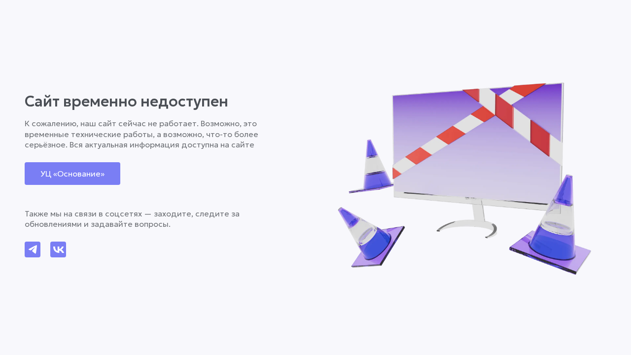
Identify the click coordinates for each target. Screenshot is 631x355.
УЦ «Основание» (72, 173)
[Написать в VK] (58, 249)
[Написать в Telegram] (32, 249)
